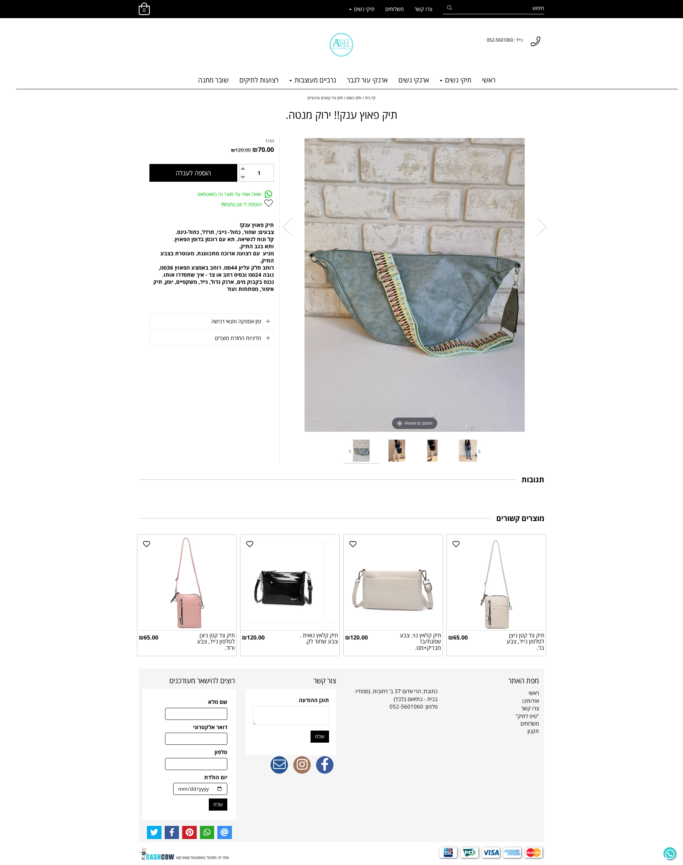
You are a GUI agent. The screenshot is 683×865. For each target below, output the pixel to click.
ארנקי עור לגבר (367, 80)
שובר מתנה (213, 80)
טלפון (221, 751)
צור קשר (324, 680)
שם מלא (217, 701)
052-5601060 (406, 706)
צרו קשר (423, 8)
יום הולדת (215, 777)
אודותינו (530, 700)
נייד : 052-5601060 (505, 40)
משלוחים (394, 8)
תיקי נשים (364, 8)
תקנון (533, 730)
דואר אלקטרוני (210, 727)
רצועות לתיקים (259, 80)
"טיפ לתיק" (527, 716)
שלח (319, 736)
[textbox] (142, 33)
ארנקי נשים (413, 80)
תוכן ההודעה (314, 700)
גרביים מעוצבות (314, 80)
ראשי (489, 80)
